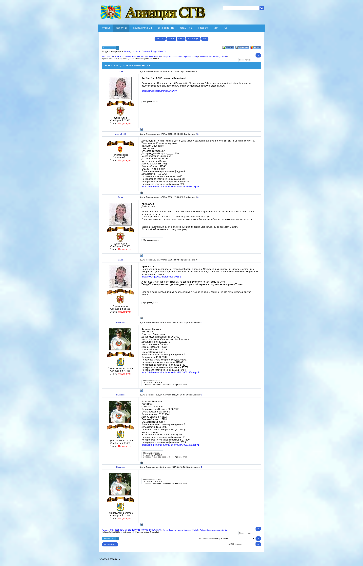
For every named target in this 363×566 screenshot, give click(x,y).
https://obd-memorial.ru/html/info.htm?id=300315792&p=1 (170, 445)
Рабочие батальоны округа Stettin (213, 57)
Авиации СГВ (107, 57)
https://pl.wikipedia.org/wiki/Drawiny (159, 91)
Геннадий (147, 51)
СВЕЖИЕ (171, 39)
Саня (120, 71)
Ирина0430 (120, 134)
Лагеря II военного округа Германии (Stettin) (180, 57)
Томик (127, 51)
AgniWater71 (159, 51)
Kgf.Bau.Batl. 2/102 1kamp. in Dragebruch (118, 59)
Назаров (136, 51)
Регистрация (193, 39)
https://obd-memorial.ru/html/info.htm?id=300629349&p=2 (170, 372)
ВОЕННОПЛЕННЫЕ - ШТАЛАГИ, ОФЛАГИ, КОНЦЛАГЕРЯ (138, 57)
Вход (205, 39)
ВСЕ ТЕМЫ (160, 39)
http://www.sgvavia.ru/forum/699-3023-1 (161, 276)
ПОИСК (181, 39)
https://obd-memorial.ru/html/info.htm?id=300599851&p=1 (170, 186)
